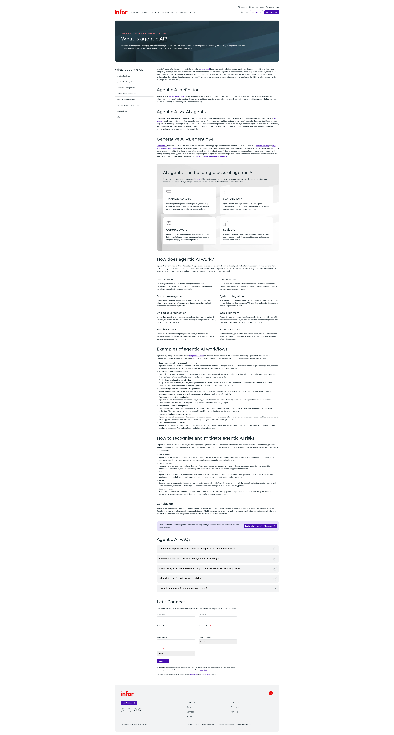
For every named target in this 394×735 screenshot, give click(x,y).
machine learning (262, 145)
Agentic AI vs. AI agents (125, 82)
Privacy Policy (204, 670)
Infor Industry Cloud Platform (138, 33)
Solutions (191, 707)
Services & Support (170, 12)
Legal (197, 724)
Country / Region (205, 637)
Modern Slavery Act (209, 724)
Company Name (204, 626)
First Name (161, 614)
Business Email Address (165, 626)
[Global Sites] (247, 12)
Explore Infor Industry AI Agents (258, 526)
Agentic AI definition (124, 76)
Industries (135, 12)
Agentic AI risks (122, 111)
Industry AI (164, 33)
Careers (261, 7)
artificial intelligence (176, 96)
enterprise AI (205, 69)
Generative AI (162, 145)
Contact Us (256, 12)
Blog (253, 7)
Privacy (189, 724)
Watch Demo (271, 12)
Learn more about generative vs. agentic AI (211, 156)
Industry (160, 649)
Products (145, 12)
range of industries (196, 355)
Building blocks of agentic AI (126, 93)
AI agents (197, 179)
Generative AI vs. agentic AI (126, 88)
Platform (155, 12)
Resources (244, 7)
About (192, 12)
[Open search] (242, 12)
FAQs (118, 117)
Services (190, 711)
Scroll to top (271, 693)
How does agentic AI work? (126, 99)
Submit (162, 661)
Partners (183, 12)
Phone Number (162, 637)
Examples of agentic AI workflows (128, 105)
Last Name (202, 614)
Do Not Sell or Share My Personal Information (235, 724)
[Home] (121, 11)
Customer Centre (274, 7)
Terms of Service (206, 674)
